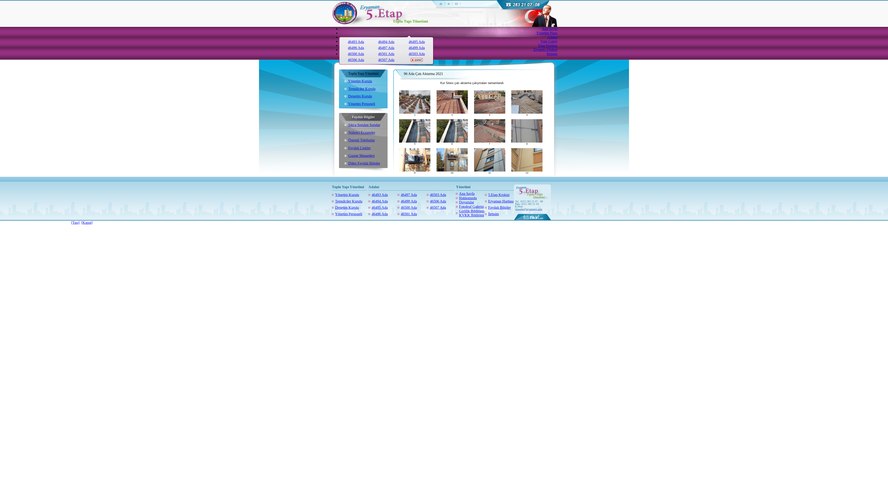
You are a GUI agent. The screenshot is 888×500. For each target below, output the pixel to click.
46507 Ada (386, 60)
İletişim (493, 214)
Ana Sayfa (467, 194)
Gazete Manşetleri (361, 156)
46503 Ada (417, 54)
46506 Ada (356, 60)
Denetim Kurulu (360, 96)
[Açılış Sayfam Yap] (441, 6)
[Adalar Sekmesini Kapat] (417, 60)
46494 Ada (386, 42)
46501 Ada (386, 54)
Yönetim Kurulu (360, 81)
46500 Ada (356, 54)
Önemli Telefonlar (361, 140)
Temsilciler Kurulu (362, 89)
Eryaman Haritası (501, 201)
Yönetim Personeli (361, 104)
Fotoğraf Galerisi (471, 207)
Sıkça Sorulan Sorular (364, 125)
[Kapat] (86, 223)
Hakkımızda (468, 198)
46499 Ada (417, 48)
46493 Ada (356, 42)
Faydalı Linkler (359, 148)
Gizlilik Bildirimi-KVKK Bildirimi (472, 213)
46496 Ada (356, 48)
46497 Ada (386, 48)
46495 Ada (417, 42)
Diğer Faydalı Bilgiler (364, 163)
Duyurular (466, 202)
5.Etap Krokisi (498, 195)
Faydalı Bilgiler (499, 207)
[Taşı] (75, 223)
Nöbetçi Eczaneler (361, 132)
